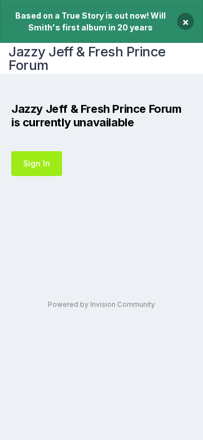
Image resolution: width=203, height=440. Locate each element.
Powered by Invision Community (101, 304)
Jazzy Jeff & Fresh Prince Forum (87, 58)
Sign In (36, 163)
